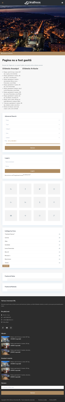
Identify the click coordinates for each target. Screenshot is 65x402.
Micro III (7, 252)
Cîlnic (6, 241)
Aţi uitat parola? (26, 175)
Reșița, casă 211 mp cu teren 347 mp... (20, 337)
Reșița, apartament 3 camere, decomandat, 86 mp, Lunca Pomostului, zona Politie (11, 81)
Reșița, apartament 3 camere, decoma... (21, 350)
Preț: (6, 140)
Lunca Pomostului (9, 248)
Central (7, 237)
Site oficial (5, 322)
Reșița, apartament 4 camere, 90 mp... (20, 343)
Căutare (32, 148)
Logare (32, 171)
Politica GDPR (52, 400)
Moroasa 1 (7, 255)
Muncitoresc (8, 259)
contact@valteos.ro (8, 320)
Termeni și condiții (42, 400)
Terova (6, 262)
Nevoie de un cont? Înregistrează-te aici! (14, 175)
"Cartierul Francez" (10, 234)
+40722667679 (7, 317)
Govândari (7, 245)
